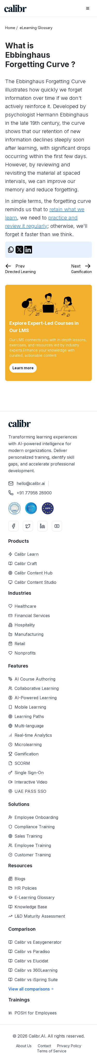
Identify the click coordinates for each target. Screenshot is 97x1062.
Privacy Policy (69, 1046)
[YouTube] (57, 526)
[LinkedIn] (42, 526)
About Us (24, 1046)
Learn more (23, 368)
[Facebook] (13, 526)
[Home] (15, 8)
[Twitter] (28, 526)
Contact (44, 1046)
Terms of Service (51, 1051)
